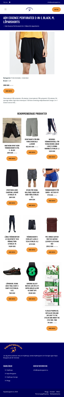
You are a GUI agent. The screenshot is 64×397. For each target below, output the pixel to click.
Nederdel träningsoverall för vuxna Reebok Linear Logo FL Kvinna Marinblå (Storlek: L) (52, 144)
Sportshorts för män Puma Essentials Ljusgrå (32, 141)
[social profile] (9, 2)
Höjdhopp (9, 370)
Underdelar (25, 78)
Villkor (58, 392)
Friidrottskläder (16, 78)
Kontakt (52, 392)
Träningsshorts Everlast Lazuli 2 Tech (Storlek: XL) (32, 239)
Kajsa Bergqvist (11, 373)
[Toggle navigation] (5, 9)
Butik (56, 9)
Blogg (8, 380)
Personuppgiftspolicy (42, 394)
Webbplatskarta (55, 394)
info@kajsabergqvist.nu (54, 2)
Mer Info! (9, 91)
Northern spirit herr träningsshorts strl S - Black (12, 148)
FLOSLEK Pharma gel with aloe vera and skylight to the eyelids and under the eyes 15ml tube (52, 315)
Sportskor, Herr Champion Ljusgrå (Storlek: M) (12, 192)
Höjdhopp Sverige (12, 377)
